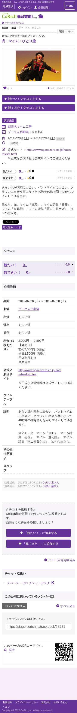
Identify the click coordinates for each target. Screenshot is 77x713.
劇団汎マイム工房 (20, 126)
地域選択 (8, 7)
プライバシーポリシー (26, 702)
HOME (5, 27)
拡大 (12, 650)
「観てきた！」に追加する (41, 543)
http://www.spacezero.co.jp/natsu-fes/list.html (39, 372)
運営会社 (46, 702)
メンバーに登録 (13, 605)
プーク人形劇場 (18, 132)
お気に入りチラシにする (62, 88)
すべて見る (67, 606)
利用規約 (7, 702)
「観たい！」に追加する (40, 533)
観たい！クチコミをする (24, 98)
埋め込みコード (12, 227)
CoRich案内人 (51, 482)
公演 (14, 27)
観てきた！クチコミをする (26, 107)
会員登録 (43, 7)
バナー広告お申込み (14, 23)
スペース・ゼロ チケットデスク (28, 583)
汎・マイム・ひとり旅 (19, 41)
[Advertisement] (38, 684)
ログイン (26, 7)
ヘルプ (6, 707)
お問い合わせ (60, 702)
